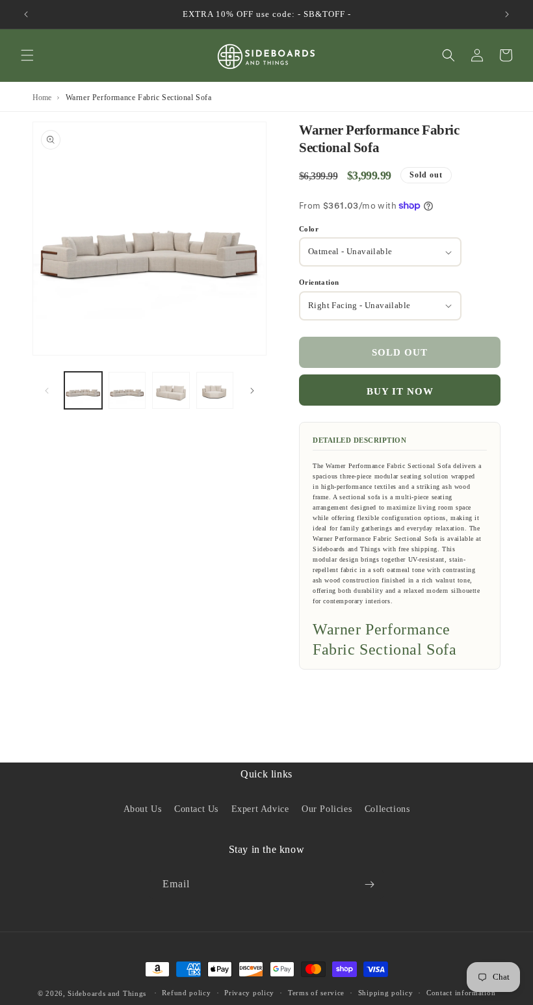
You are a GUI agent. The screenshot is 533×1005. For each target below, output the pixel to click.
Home (41, 97)
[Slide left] (46, 390)
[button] (27, 55)
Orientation (319, 282)
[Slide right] (252, 390)
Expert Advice (260, 809)
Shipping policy (385, 993)
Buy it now (400, 391)
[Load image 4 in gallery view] (215, 391)
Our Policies (327, 809)
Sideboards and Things (107, 993)
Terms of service (316, 993)
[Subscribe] (369, 884)
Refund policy (186, 993)
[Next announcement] (507, 14)
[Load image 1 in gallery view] (83, 391)
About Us (143, 809)
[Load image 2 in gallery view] (127, 391)
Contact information (460, 993)
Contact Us (196, 809)
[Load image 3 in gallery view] (171, 391)
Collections (387, 809)
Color (308, 229)
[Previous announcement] (26, 14)
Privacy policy (249, 993)
